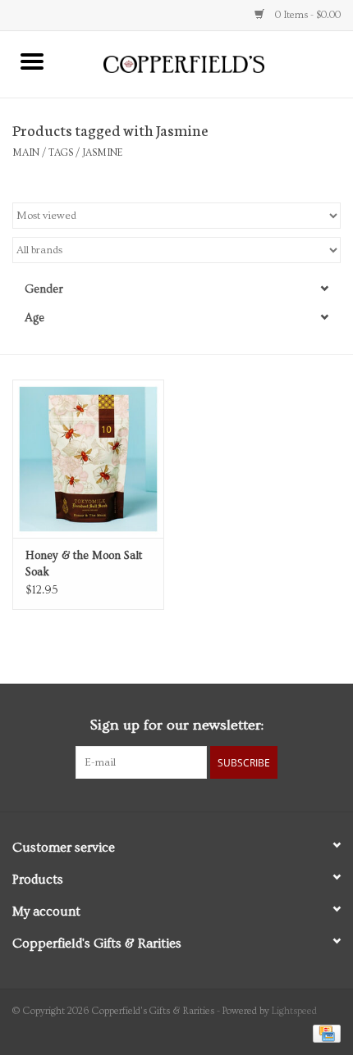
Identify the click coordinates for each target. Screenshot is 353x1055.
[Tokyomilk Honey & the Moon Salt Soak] (88, 459)
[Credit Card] (324, 1031)
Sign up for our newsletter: (176, 725)
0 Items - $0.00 (307, 15)
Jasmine (102, 153)
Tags (60, 153)
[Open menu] (32, 60)
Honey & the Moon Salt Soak (83, 564)
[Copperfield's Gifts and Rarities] (208, 62)
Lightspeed (294, 1011)
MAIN (25, 153)
